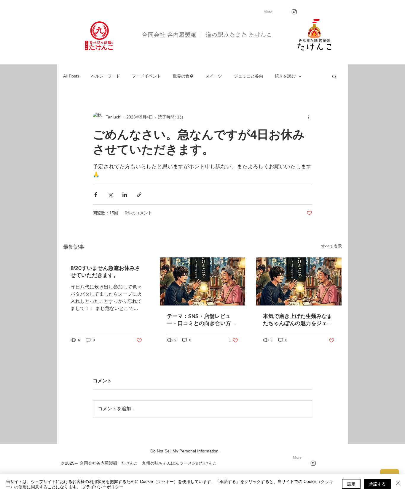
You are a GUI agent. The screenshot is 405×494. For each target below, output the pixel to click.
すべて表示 (331, 246)
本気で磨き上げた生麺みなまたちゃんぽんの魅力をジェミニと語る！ (297, 320)
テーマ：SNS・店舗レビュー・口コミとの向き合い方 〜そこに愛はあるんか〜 (202, 320)
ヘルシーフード (105, 76)
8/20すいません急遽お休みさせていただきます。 (105, 271)
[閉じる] (397, 484)
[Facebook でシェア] (95, 194)
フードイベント (146, 76)
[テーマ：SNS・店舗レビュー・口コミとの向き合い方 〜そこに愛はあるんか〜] (202, 281)
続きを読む (285, 76)
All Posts (71, 76)
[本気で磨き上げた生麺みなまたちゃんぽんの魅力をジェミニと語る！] (299, 281)
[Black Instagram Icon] (294, 12)
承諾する (377, 484)
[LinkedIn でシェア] (124, 194)
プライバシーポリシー (102, 487)
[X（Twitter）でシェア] (110, 194)
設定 (351, 484)
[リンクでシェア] (139, 194)
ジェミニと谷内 (248, 76)
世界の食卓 (183, 76)
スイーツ (213, 76)
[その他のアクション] (308, 117)
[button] (334, 76)
